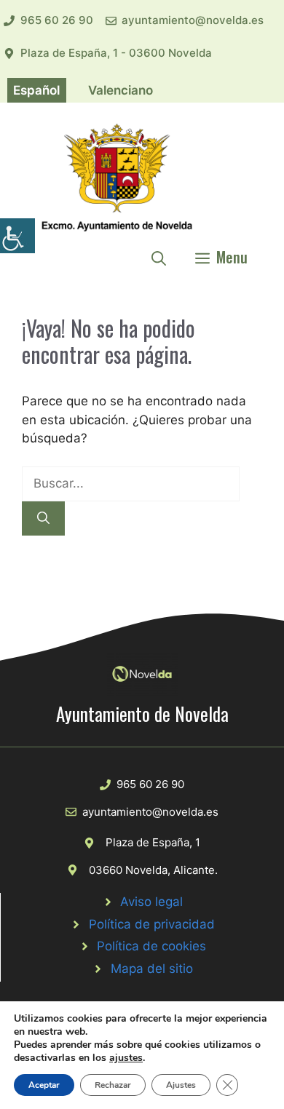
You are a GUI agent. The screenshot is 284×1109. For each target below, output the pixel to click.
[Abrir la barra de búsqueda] (159, 257)
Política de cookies (151, 946)
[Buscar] (43, 518)
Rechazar (113, 1085)
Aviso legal (151, 901)
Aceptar (44, 1085)
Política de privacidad (152, 924)
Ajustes (181, 1085)
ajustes (126, 1058)
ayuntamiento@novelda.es (193, 20)
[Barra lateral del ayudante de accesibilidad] (17, 235)
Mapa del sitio (152, 968)
